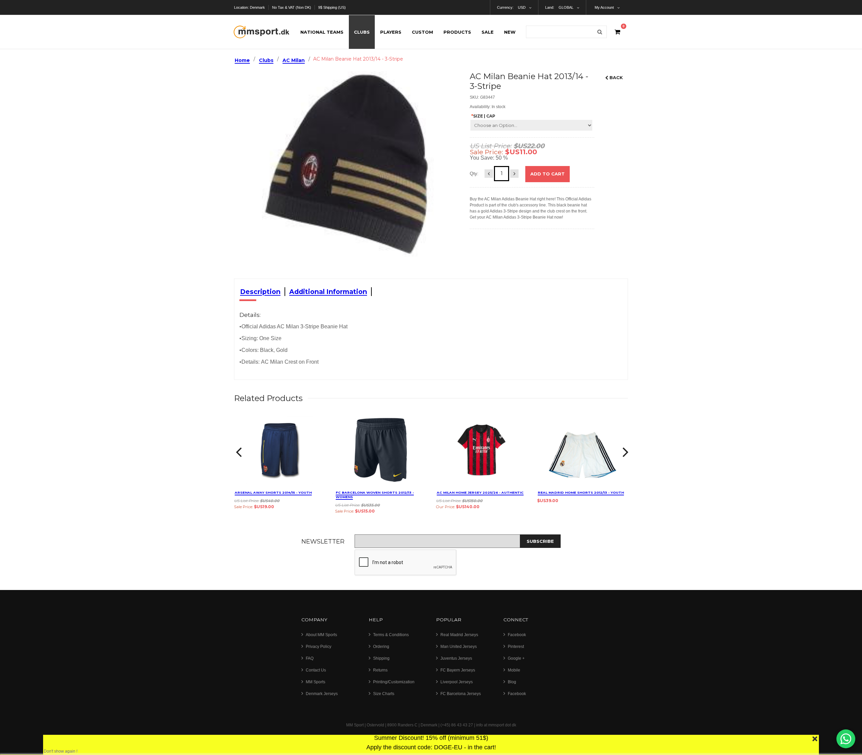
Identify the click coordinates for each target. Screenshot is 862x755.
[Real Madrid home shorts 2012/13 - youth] (582, 450)
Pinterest (516, 646)
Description (260, 292)
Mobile (514, 670)
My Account (604, 7)
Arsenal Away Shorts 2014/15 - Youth (273, 492)
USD (522, 7)
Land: (549, 7)
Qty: (474, 173)
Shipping (381, 658)
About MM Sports (321, 634)
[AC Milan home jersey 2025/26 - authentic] (481, 450)
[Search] (599, 32)
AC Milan (294, 60)
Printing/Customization (394, 682)
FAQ (309, 658)
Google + (516, 658)
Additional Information (328, 292)
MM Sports (315, 682)
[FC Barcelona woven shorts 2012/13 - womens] (380, 450)
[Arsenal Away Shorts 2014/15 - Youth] (279, 450)
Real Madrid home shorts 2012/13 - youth (581, 492)
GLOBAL (566, 7)
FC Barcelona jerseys (460, 693)
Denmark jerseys (322, 693)
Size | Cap (483, 116)
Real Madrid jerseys (459, 634)
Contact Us (316, 670)
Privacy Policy (318, 646)
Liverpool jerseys (456, 682)
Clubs (266, 60)
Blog (512, 682)
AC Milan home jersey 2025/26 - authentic (480, 492)
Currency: (505, 7)
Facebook (517, 634)
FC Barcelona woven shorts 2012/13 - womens (375, 495)
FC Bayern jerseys (457, 670)
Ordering (381, 646)
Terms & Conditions (391, 634)
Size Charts (383, 693)
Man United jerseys (458, 646)
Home (242, 60)
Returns (380, 670)
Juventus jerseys (456, 658)
